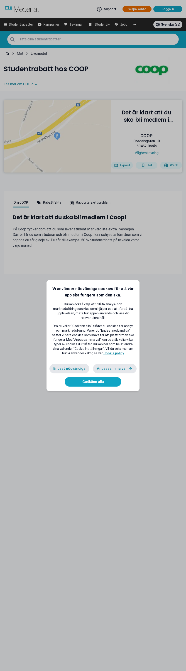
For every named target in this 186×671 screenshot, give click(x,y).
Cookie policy (113, 353)
